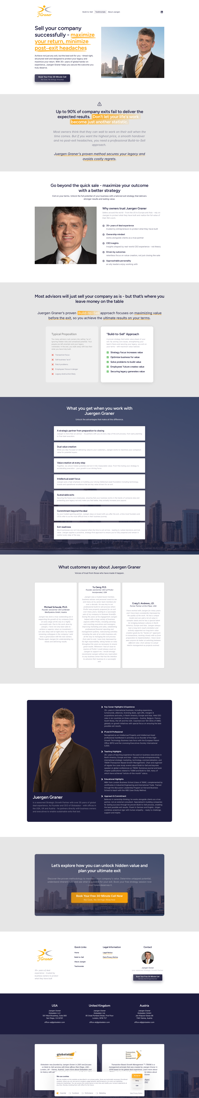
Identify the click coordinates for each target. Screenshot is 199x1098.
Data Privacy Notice (136, 1093)
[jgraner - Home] (44, 12)
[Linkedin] (162, 12)
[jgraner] (66, 1055)
